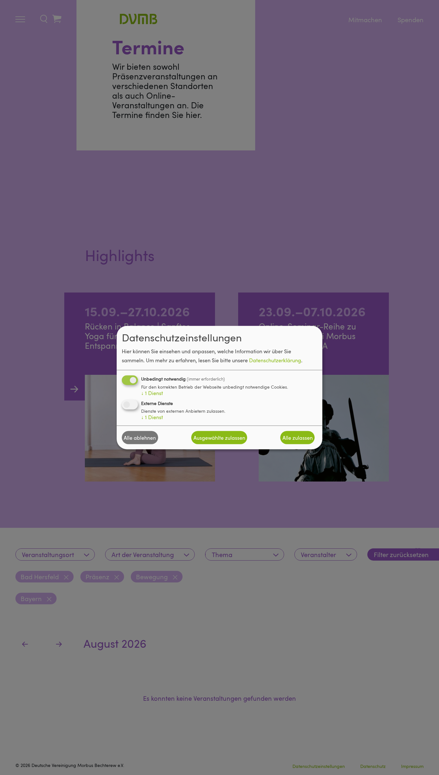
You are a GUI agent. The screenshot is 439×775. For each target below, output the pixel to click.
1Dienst (152, 393)
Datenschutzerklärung (275, 360)
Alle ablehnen (140, 437)
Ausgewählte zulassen (219, 437)
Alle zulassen (297, 437)
